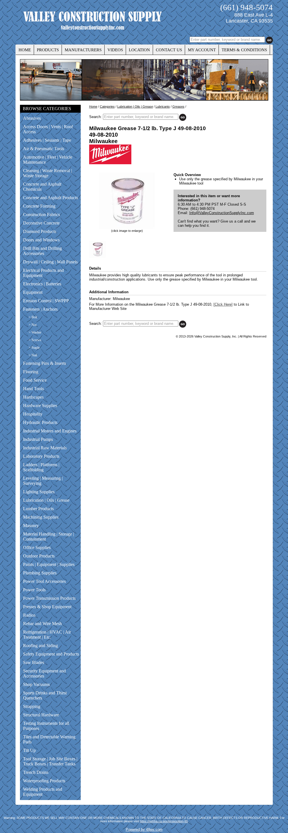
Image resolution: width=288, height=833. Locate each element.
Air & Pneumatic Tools (43, 148)
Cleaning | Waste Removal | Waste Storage (47, 173)
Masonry (31, 525)
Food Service (35, 380)
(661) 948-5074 (246, 7)
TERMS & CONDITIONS (244, 50)
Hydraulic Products (40, 422)
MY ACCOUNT (202, 50)
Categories (107, 106)
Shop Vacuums (36, 684)
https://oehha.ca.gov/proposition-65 (164, 821)
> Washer (35, 332)
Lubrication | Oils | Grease (46, 500)
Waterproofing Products (44, 780)
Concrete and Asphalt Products (50, 197)
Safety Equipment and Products (51, 654)
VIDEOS (115, 50)
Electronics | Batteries (42, 283)
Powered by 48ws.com (144, 829)
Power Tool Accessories (44, 581)
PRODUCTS (48, 50)
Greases (178, 106)
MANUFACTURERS (83, 50)
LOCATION (139, 50)
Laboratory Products (41, 456)
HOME (25, 50)
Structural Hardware (41, 714)
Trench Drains (35, 772)
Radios (29, 615)
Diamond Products (39, 231)
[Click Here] (223, 304)
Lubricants (163, 106)
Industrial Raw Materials (45, 447)
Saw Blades (33, 662)
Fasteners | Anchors (40, 309)
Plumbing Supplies (40, 572)
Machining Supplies (40, 517)
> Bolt (33, 317)
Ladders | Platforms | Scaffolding (41, 467)
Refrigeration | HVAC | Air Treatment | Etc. (47, 634)
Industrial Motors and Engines (49, 430)
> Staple (34, 348)
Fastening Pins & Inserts (44, 363)
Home (93, 106)
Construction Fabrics (41, 214)
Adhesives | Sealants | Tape (47, 140)
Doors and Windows (41, 239)
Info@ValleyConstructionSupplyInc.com (221, 213)
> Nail (33, 355)
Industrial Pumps (38, 439)
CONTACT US (169, 50)
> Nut (33, 325)
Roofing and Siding (40, 645)
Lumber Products (38, 508)
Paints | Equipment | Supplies (49, 564)
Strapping (31, 706)
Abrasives (32, 118)
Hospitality (32, 414)
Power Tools (34, 589)
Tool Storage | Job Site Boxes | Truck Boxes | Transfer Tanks (50, 761)
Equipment (32, 292)
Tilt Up (29, 750)
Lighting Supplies (39, 491)
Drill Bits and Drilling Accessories (42, 251)
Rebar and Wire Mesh (42, 623)
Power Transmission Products (49, 598)
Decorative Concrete (41, 223)
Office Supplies (37, 547)
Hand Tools (33, 388)
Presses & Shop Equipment (47, 606)
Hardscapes (33, 397)
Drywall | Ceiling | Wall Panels (50, 261)
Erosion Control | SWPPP (46, 300)
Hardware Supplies (40, 405)
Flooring (30, 371)
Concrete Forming (39, 206)
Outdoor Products (39, 556)
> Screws (35, 340)
